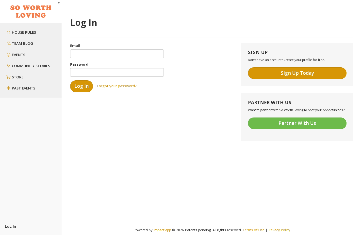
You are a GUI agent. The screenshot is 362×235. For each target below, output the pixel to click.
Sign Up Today (297, 73)
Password (79, 64)
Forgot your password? (117, 85)
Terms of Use (253, 230)
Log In (10, 226)
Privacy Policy (279, 230)
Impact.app (162, 230)
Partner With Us (297, 123)
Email (75, 45)
